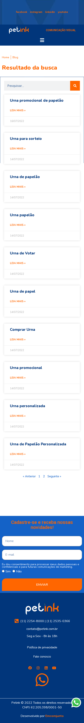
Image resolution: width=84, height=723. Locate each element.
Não (19, 571)
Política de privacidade (42, 647)
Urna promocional (26, 367)
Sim (8, 571)
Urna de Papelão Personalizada (38, 444)
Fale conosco (42, 656)
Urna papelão (22, 215)
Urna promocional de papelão (36, 100)
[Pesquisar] (75, 86)
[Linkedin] (46, 667)
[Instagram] (38, 667)
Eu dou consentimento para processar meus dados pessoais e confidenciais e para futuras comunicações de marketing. (40, 565)
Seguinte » (54, 476)
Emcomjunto (54, 716)
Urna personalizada (27, 406)
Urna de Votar (22, 253)
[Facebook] (30, 667)
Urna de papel (22, 291)
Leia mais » (18, 110)
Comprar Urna (22, 329)
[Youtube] (54, 667)
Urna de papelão (25, 176)
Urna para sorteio (26, 138)
